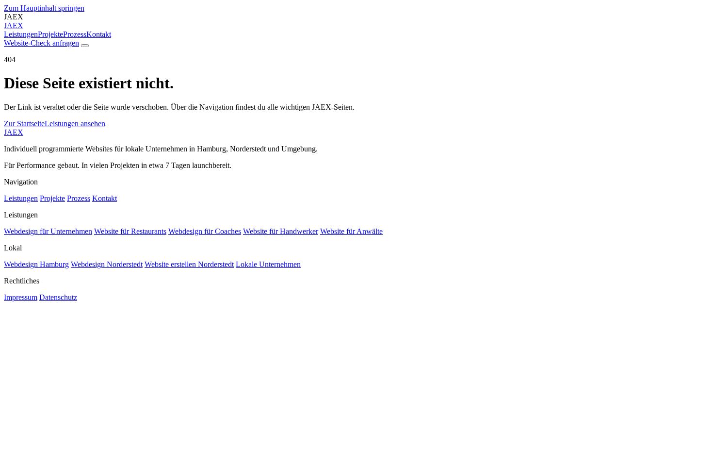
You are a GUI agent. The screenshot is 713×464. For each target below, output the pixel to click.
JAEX (13, 132)
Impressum (20, 297)
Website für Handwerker (280, 231)
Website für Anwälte (351, 231)
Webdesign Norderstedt (107, 264)
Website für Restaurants (130, 231)
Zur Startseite (24, 123)
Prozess (74, 34)
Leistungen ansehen (75, 123)
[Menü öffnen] (85, 45)
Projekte (50, 34)
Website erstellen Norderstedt (189, 264)
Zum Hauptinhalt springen (44, 8)
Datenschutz (58, 297)
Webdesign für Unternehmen (48, 231)
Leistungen (21, 34)
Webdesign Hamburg (36, 264)
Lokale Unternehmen (268, 264)
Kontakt (98, 34)
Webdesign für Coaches (204, 231)
